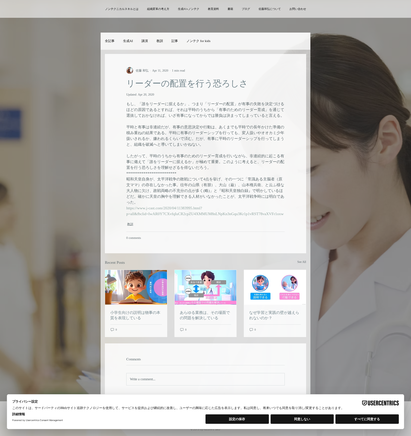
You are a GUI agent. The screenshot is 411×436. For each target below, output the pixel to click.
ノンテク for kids (198, 41)
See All (301, 262)
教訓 (159, 41)
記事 (174, 41)
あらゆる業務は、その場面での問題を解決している (205, 315)
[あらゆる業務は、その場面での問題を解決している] (206, 287)
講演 (144, 41)
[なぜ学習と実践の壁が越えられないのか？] (275, 287)
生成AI (128, 41)
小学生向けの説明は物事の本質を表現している (135, 315)
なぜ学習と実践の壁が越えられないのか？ (274, 315)
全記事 (110, 41)
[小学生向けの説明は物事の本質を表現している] (136, 287)
